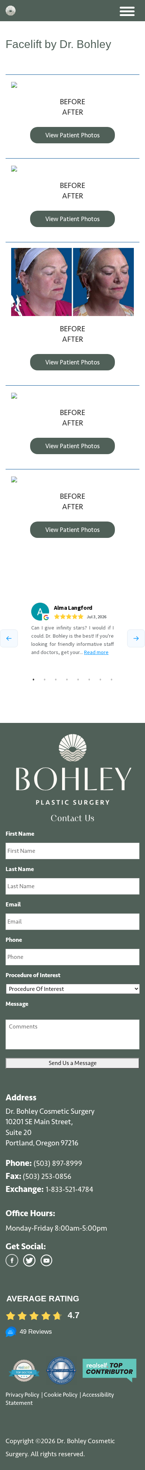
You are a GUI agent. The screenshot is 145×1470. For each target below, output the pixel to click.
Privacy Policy (23, 1394)
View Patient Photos (72, 135)
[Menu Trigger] (127, 11)
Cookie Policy (61, 1394)
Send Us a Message (73, 1062)
